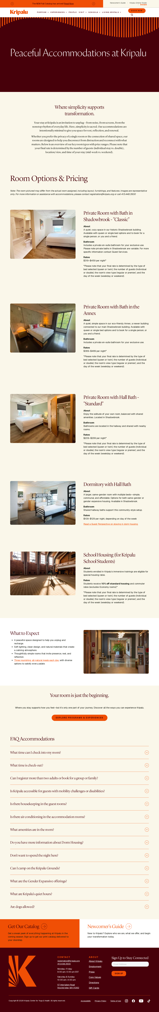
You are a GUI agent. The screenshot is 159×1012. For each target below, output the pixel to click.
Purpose (42, 12)
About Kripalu (95, 961)
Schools (93, 12)
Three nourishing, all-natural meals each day (36, 660)
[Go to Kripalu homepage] (23, 971)
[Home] (19, 11)
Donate (143, 4)
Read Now (69, 3)
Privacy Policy (100, 1001)
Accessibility (86, 1001)
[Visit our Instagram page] (126, 1000)
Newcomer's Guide (118, 3)
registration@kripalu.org (68, 961)
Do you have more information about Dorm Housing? (46, 842)
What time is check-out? (26, 765)
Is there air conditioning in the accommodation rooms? (47, 817)
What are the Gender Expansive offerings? (38, 881)
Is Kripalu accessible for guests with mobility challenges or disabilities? (57, 791)
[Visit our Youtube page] (141, 1000)
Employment (95, 966)
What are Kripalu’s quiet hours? (31, 894)
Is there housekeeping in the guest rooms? (38, 804)
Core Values (95, 977)
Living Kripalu (110, 12)
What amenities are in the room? (32, 830)
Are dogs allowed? (22, 907)
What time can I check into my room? (35, 752)
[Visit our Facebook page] (133, 1000)
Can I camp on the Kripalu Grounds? (35, 868)
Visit (82, 12)
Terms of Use (115, 1001)
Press (92, 971)
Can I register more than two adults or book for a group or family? (54, 778)
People (73, 12)
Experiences (58, 12)
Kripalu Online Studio (138, 3)
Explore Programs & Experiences (79, 717)
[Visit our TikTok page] (148, 1000)
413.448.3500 (64, 964)
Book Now (136, 11)
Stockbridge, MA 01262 (68, 987)
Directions (94, 982)
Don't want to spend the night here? (34, 855)
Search (131, 15)
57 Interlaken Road (66, 985)
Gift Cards (94, 987)
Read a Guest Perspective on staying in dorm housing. (110, 524)
